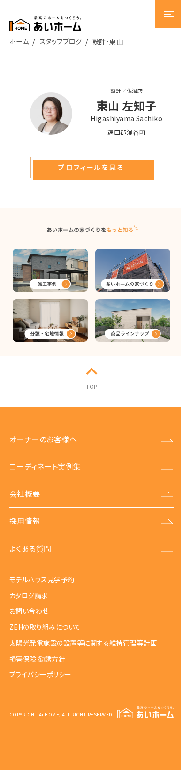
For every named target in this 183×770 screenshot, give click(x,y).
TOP (91, 386)
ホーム (19, 41)
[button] (91, 167)
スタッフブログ (60, 41)
